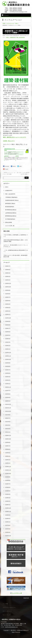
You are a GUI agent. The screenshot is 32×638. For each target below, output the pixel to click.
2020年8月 (7, 442)
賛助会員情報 (8, 222)
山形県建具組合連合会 (10, 213)
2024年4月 (7, 338)
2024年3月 (7, 342)
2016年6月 (7, 529)
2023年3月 (7, 376)
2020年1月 (7, 463)
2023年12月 (8, 352)
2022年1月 (7, 401)
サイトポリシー (7, 611)
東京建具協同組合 (9, 206)
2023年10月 (8, 359)
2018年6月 (7, 515)
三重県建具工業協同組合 (11, 197)
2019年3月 (7, 497)
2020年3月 (7, 456)
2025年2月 (7, 311)
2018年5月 (7, 518)
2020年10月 (8, 439)
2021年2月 (7, 428)
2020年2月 (7, 459)
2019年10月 (8, 473)
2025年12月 (8, 283)
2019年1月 (7, 504)
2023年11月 (8, 356)
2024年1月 (7, 349)
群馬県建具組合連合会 (10, 216)
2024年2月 (7, 345)
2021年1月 (7, 432)
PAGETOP (26, 598)
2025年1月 (7, 314)
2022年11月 (8, 387)
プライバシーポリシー (9, 607)
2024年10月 (8, 318)
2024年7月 (7, 328)
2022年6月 (7, 394)
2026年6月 (7, 269)
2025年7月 (7, 297)
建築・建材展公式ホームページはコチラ (14, 137)
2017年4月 (7, 525)
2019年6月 (7, 487)
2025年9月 (7, 290)
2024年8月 (7, 325)
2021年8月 (7, 414)
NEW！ (7, 37)
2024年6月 (7, 331)
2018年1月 (7, 522)
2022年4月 (7, 397)
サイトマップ (6, 615)
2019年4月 (7, 494)
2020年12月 (8, 435)
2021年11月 (8, 408)
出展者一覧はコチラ (9, 141)
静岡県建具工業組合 (10, 203)
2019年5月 (7, 491)
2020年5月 (7, 452)
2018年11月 (8, 511)
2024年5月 (7, 335)
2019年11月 (8, 470)
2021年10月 (8, 411)
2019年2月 (7, 501)
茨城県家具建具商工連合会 (12, 200)
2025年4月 (7, 304)
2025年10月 (8, 286)
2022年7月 (7, 390)
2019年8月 (7, 480)
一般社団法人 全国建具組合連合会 (18, 630)
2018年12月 (8, 508)
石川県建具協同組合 (10, 219)
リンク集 (5, 603)
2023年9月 (7, 363)
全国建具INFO (13, 37)
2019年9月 (7, 477)
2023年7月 (7, 370)
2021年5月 (7, 425)
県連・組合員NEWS (20, 37)
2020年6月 (7, 449)
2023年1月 (7, 383)
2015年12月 (8, 535)
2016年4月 (7, 532)
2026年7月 (7, 266)
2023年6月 (7, 373)
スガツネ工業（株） (10, 225)
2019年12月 (8, 466)
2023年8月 (7, 366)
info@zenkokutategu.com (11, 627)
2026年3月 (7, 276)
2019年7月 (7, 484)
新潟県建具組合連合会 (10, 209)
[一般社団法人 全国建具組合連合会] (16, 4)
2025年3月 (7, 307)
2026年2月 (7, 280)
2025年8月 (7, 293)
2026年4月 (7, 273)
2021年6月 (7, 421)
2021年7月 (7, 418)
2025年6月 (7, 300)
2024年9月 (7, 321)
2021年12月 (8, 404)
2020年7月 (7, 446)
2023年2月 (7, 380)
